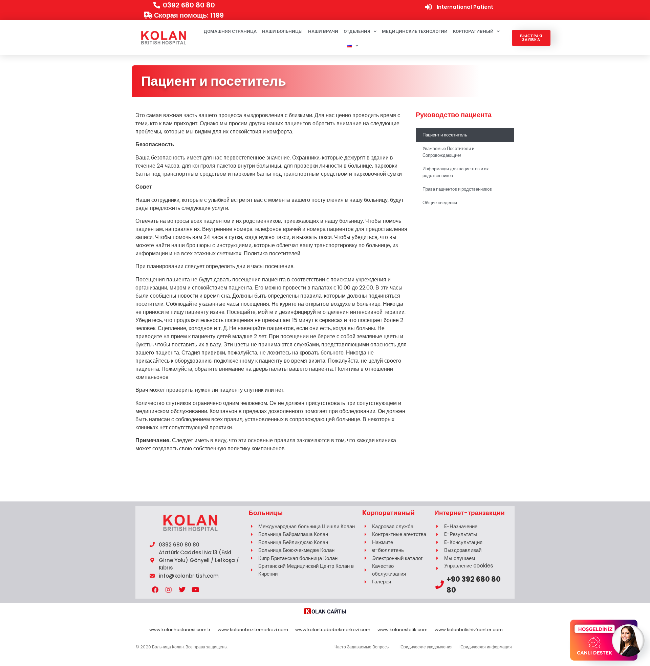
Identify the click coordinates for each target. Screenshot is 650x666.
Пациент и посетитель (444, 135)
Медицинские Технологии (415, 31)
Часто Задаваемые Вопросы (362, 647)
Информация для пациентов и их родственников (455, 172)
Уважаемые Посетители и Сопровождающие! (448, 151)
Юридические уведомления (426, 647)
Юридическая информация (485, 647)
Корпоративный (473, 31)
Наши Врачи (323, 31)
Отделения (357, 31)
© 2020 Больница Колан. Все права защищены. (181, 647)
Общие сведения (439, 202)
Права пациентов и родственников (457, 189)
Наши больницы (282, 31)
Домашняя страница (230, 31)
